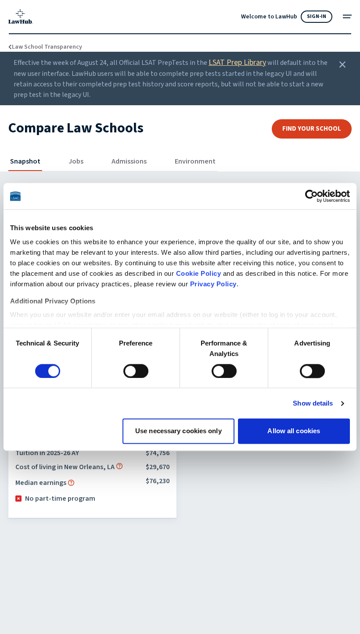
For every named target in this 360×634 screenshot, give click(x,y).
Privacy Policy (213, 284)
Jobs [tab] (75, 161)
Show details (313, 403)
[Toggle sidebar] (347, 16)
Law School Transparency (42, 47)
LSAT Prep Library (237, 62)
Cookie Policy (198, 273)
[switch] (135, 371)
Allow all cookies (293, 431)
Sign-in (316, 16)
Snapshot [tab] (25, 161)
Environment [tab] (195, 161)
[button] (119, 466)
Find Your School (311, 128)
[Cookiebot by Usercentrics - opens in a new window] (311, 196)
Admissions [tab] (129, 161)
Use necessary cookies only (178, 431)
